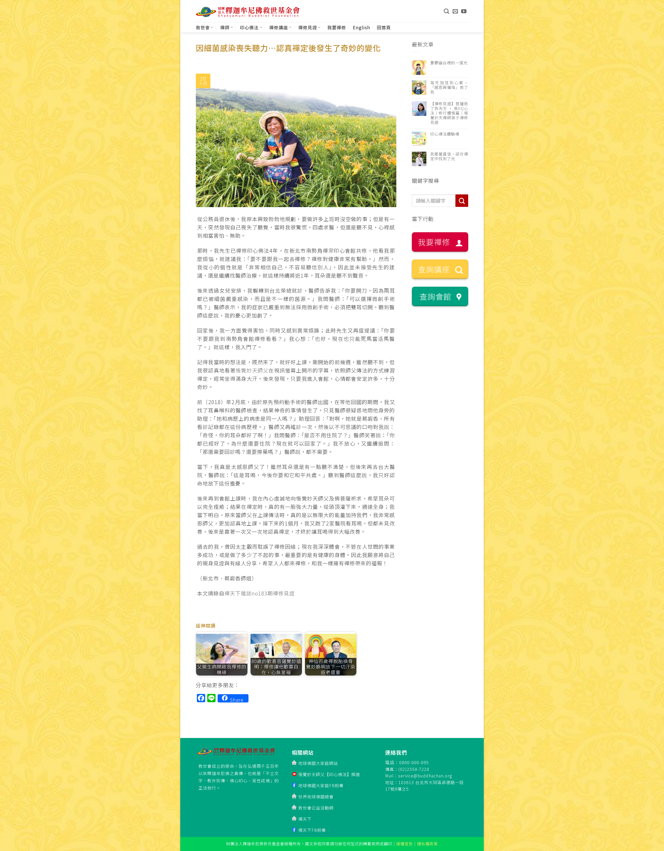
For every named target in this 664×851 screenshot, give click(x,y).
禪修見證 (307, 27)
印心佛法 (249, 27)
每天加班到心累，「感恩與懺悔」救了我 (449, 87)
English (361, 27)
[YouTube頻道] (464, 11)
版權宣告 (404, 843)
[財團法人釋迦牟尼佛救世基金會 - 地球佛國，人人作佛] (248, 12)
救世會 (203, 27)
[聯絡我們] (455, 11)
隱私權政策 (427, 843)
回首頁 (384, 27)
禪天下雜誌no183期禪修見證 (259, 593)
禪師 (225, 27)
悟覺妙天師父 (252, 370)
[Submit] (461, 200)
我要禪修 (336, 27)
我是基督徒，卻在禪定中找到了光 (449, 156)
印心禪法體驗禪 (444, 134)
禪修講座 (278, 27)
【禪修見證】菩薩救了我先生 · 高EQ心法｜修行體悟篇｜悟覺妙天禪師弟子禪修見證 (449, 113)
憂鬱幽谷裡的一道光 (449, 62)
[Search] (446, 11)
